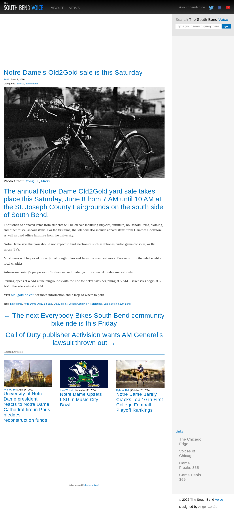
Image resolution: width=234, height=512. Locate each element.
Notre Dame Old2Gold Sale (38, 303)
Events (20, 83)
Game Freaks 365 (189, 465)
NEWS (74, 8)
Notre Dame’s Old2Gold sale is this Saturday (73, 72)
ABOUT (57, 8)
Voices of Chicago (187, 453)
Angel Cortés (207, 507)
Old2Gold (59, 303)
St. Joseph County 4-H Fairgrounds (83, 303)
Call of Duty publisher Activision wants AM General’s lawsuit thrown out (84, 338)
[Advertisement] (203, 94)
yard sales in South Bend (117, 303)
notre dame (16, 303)
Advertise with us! (91, 485)
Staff (6, 79)
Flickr (45, 181)
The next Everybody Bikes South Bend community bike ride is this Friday (84, 319)
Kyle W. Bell (10, 389)
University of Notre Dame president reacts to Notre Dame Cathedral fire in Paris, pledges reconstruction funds (28, 407)
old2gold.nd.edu (22, 295)
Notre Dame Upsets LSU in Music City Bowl (81, 399)
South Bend (31, 83)
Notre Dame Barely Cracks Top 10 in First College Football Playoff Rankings (139, 402)
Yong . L (32, 181)
